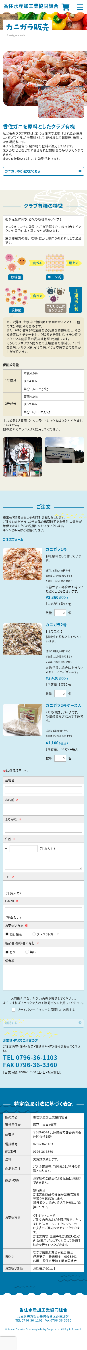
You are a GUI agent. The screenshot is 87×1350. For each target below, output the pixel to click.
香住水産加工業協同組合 (31, 6)
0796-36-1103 (37, 1057)
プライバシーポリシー (32, 1009)
